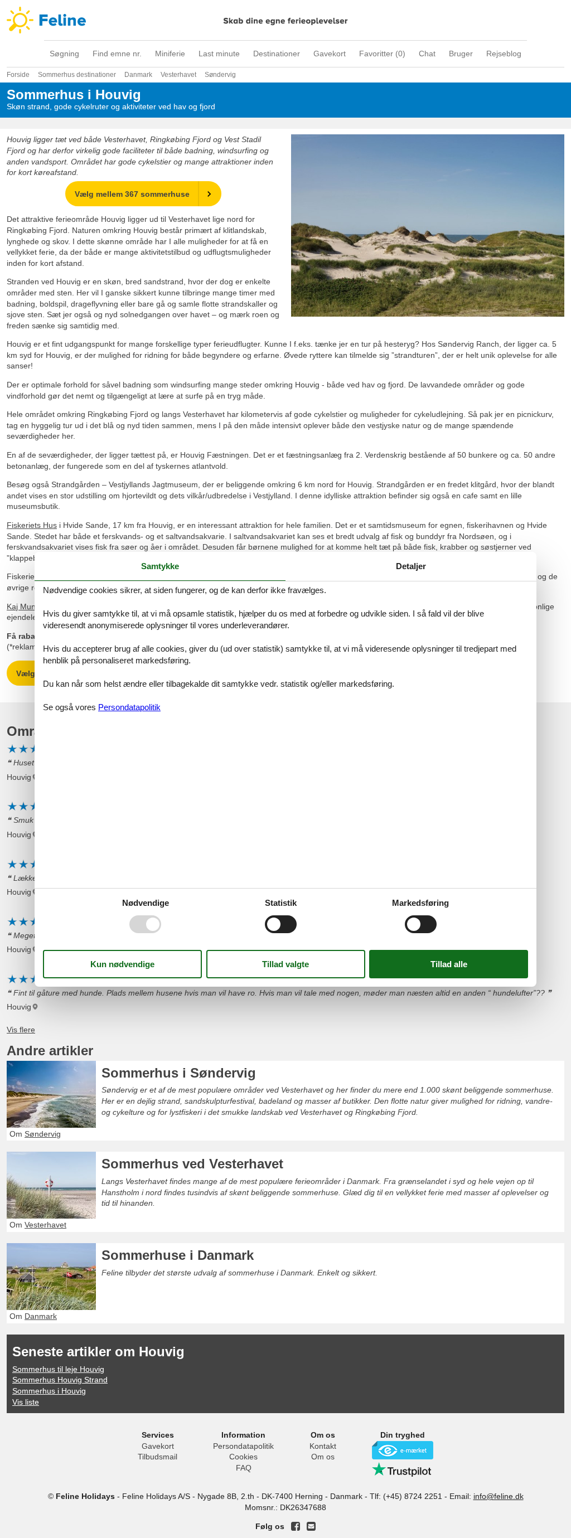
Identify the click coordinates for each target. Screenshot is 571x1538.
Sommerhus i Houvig (49, 1390)
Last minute (219, 53)
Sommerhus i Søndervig (178, 1072)
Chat (427, 53)
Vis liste (25, 1402)
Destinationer (276, 53)
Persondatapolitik (243, 1446)
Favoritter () (382, 53)
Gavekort (329, 53)
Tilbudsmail (157, 1456)
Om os (323, 1456)
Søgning (64, 53)
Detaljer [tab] (411, 565)
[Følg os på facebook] (295, 1526)
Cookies (243, 1456)
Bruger (461, 53)
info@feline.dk (498, 1496)
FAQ (243, 1467)
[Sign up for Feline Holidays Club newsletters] (311, 1526)
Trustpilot (402, 1469)
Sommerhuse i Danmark (177, 1255)
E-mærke (402, 1450)
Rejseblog (503, 53)
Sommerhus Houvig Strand (60, 1379)
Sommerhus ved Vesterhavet (192, 1163)
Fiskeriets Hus (32, 525)
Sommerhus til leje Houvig (58, 1369)
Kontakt (322, 1446)
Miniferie (170, 53)
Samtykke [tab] (160, 565)
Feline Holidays (285, 20)
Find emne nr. (117, 53)
